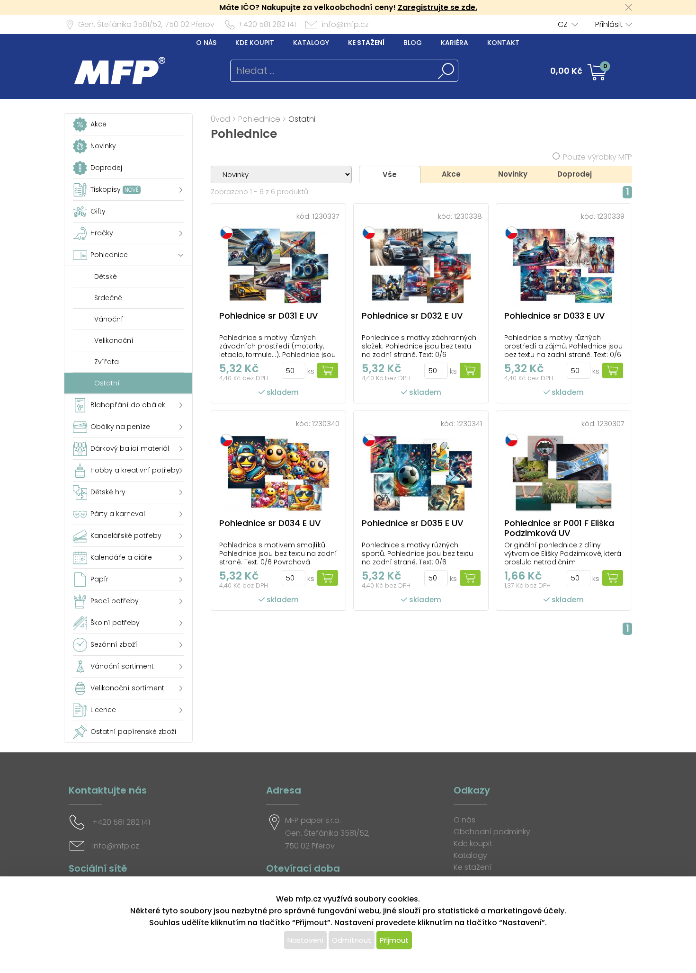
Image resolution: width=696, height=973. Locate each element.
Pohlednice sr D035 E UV (412, 523)
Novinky (512, 174)
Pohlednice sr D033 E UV (554, 315)
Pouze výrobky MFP (597, 157)
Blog (412, 42)
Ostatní (302, 119)
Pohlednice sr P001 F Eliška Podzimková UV (559, 528)
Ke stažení (366, 42)
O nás (206, 42)
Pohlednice (259, 119)
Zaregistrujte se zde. (437, 7)
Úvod (220, 119)
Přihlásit (609, 24)
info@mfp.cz (345, 24)
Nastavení (305, 940)
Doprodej (574, 174)
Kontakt (503, 42)
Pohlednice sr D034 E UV (270, 523)
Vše (390, 174)
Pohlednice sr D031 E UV (268, 315)
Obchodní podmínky (492, 831)
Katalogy (311, 42)
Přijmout (394, 940)
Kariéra (454, 42)
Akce (451, 174)
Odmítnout (351, 940)
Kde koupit (254, 42)
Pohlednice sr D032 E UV (412, 315)
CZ (563, 24)
